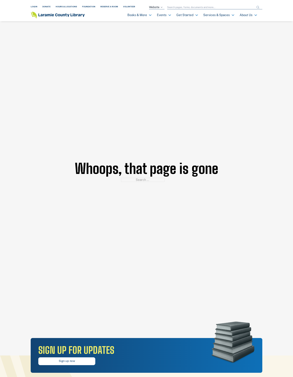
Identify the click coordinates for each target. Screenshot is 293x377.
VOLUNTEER (129, 6)
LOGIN (34, 6)
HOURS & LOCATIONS (66, 6)
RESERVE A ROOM (109, 6)
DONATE (46, 6)
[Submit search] (257, 7)
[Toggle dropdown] (150, 15)
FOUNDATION (88, 6)
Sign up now (67, 361)
